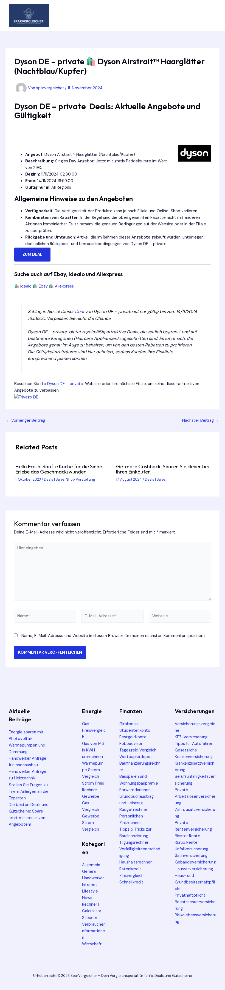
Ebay (43, 286)
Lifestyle (90, 891)
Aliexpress (64, 286)
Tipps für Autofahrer (193, 743)
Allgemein (91, 865)
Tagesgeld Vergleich (137, 750)
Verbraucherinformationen (94, 931)
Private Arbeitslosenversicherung (195, 796)
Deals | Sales (54, 479)
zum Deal (32, 254)
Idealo (26, 286)
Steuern (89, 917)
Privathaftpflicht (190, 895)
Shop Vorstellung (80, 479)
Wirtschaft (92, 944)
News (87, 897)
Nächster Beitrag (200, 421)
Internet (89, 884)
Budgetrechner (133, 809)
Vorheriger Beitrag (25, 421)
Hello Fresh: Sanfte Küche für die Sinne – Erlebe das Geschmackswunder (60, 469)
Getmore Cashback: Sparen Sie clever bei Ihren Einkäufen (162, 469)
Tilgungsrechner (133, 842)
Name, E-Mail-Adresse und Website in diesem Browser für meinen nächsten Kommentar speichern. (113, 635)
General (89, 871)
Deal (79, 311)
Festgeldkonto (133, 737)
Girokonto (128, 724)
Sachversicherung (191, 855)
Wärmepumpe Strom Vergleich (92, 770)
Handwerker (93, 878)
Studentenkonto (134, 730)
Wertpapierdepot (135, 756)
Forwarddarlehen (135, 790)
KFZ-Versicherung (191, 737)
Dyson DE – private (65, 383)
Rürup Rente (186, 842)
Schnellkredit (131, 882)
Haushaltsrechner (135, 862)
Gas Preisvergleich (94, 730)
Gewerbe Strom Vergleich (90, 823)
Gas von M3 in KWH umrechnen (93, 750)
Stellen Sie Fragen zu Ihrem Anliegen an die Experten (29, 791)
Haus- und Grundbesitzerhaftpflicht (195, 882)
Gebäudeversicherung (195, 862)
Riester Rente (187, 836)
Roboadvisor (130, 743)
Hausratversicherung (194, 869)
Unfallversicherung (191, 849)
